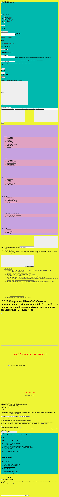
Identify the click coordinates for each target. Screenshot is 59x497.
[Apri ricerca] (46, 116)
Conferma (8, 107)
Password (17, 35)
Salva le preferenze (12, 431)
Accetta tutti (24, 416)
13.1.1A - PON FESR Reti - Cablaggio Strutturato (19, 273)
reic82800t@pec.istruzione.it (20, 447)
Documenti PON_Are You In (17, 296)
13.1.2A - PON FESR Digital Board (15, 271)
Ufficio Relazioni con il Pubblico (12, 464)
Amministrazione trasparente (11, 471)
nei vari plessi (40, 353)
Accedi (2, 25)
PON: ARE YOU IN (29, 392)
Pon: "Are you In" (22, 353)
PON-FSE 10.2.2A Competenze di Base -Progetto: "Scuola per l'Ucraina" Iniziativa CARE (29, 270)
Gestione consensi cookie (10, 469)
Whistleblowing (7, 468)
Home (5, 248)
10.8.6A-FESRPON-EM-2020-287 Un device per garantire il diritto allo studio (26, 277)
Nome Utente (18, 33)
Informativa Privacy (8, 462)
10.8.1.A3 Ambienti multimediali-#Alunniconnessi (19, 297)
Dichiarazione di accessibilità (11, 465)
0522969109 (9, 444)
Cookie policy (7, 460)
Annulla (3, 107)
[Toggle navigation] (13, 116)
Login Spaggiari (40, 60)
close (2, 122)
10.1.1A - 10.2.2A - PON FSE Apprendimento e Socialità (21, 274)
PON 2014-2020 (8, 250)
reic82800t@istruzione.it (19, 446)
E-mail (16, 57)
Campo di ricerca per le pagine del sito (10, 247)
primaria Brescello (29, 395)
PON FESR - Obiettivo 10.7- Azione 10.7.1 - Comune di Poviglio (23, 275)
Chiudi (2, 68)
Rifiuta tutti (13, 416)
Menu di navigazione (29, 266)
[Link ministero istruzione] (7, 2)
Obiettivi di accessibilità (9, 467)
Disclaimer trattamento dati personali (9, 483)
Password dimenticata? (6, 37)
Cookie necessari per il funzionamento (10, 427)
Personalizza (4, 416)
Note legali (6, 461)
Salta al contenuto (5, 1)
